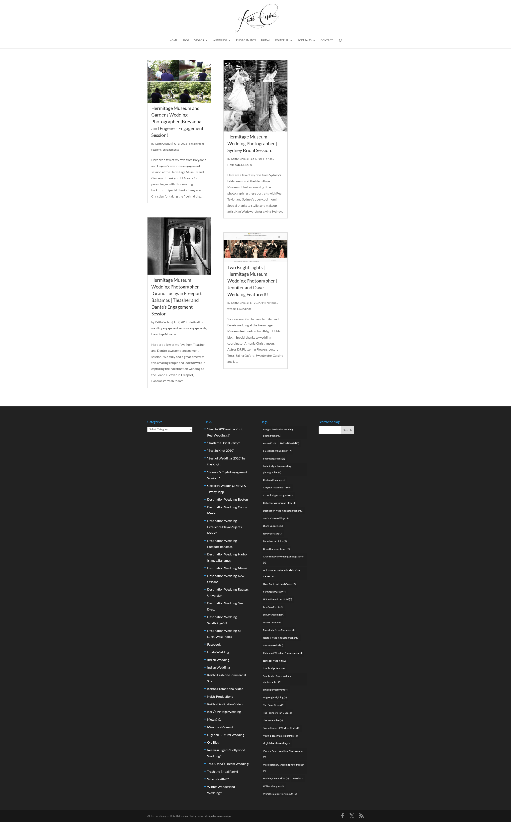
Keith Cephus (163, 143)
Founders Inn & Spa (275, 541)
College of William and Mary (279, 502)
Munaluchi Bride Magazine (279, 629)
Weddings (220, 40)
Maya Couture (272, 622)
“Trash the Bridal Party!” (223, 443)
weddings (245, 308)
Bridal (265, 40)
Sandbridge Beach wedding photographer (277, 679)
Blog (185, 40)
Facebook (214, 644)
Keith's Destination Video (225, 704)
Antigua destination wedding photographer (278, 432)
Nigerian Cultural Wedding (225, 735)
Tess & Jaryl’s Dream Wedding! (228, 764)
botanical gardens (274, 458)
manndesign (224, 816)
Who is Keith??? (218, 779)
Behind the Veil (289, 443)
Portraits (305, 40)
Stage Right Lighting (275, 697)
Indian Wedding (218, 660)
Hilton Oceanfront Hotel (277, 599)
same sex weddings (274, 660)
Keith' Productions (220, 696)
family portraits (272, 533)
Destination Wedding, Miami (227, 568)
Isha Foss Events (273, 607)
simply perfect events (275, 689)
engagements (171, 149)
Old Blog (213, 742)
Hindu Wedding (218, 652)
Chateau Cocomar (274, 479)
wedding (232, 308)
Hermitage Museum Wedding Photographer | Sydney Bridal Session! (252, 143)
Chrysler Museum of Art (277, 487)
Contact (327, 40)
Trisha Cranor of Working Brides (281, 727)
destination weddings (276, 518)
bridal (269, 158)
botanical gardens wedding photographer (277, 469)
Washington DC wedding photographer (283, 767)
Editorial (282, 40)
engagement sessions (176, 328)
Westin (298, 778)
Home (173, 40)
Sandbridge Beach (274, 668)
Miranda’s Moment (220, 727)
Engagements (246, 40)
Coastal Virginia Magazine (278, 495)
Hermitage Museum (163, 334)
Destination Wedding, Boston (227, 499)
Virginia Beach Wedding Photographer (283, 754)
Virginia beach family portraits (280, 735)
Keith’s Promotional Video (225, 689)
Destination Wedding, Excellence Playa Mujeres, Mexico (224, 527)
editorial (272, 302)
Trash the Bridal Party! (222, 771)
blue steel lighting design (277, 450)
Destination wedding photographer (283, 510)
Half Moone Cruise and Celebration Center (281, 573)
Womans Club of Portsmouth (280, 793)
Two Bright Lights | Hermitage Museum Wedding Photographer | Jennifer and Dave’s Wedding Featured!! (252, 281)
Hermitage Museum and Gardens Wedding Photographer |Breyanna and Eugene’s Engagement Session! (177, 122)
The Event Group (273, 704)
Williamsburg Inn (273, 786)
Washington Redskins (276, 778)
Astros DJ (269, 443)
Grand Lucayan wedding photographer (283, 559)
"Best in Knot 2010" (220, 450)
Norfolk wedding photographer (281, 637)
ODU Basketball (273, 645)
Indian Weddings (219, 667)
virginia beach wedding (276, 743)
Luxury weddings (273, 614)
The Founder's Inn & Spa (277, 712)
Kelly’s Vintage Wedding (224, 711)
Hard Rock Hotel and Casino (279, 584)
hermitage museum (274, 591)
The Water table (273, 720)
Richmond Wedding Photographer (283, 652)
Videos (199, 40)
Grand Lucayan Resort (276, 548)
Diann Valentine (273, 525)
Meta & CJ (214, 719)
